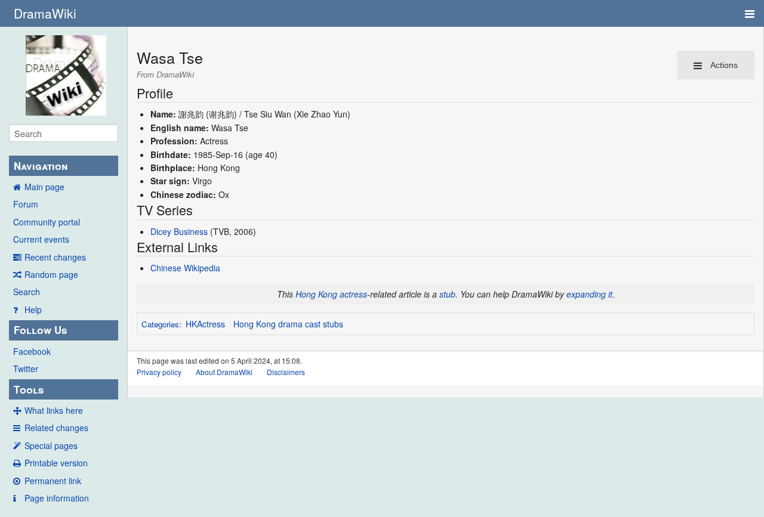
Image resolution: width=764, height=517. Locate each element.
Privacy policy (159, 372)
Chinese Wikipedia (185, 268)
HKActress (205, 324)
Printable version (56, 463)
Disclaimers (286, 372)
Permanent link (52, 481)
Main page (44, 187)
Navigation (40, 166)
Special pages (51, 445)
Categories (160, 324)
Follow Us (40, 330)
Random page (51, 274)
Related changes (56, 428)
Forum (25, 204)
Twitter (25, 368)
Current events (41, 239)
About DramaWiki (224, 372)
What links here (53, 410)
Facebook (32, 351)
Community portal (46, 222)
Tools (29, 389)
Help (33, 309)
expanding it (589, 294)
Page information (56, 498)
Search (26, 292)
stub (447, 294)
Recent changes (55, 257)
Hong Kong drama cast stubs (288, 324)
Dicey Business (179, 231)
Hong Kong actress (331, 294)
